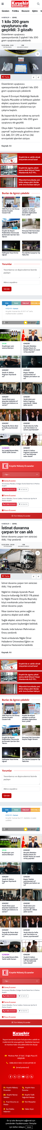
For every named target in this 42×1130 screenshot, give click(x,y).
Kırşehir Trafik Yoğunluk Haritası (28, 1096)
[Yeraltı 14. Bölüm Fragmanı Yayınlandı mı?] (10, 362)
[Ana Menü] (3, 4)
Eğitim (35, 11)
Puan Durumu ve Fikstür (11, 1103)
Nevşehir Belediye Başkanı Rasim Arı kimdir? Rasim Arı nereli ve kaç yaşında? (31, 349)
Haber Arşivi (29, 1109)
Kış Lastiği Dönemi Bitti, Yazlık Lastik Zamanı (10, 451)
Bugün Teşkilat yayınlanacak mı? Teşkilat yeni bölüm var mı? (31, 375)
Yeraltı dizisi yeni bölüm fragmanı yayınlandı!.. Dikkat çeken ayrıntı (30, 402)
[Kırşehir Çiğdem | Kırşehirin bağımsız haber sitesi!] (20, 4)
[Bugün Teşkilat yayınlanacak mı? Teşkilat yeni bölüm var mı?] (31, 362)
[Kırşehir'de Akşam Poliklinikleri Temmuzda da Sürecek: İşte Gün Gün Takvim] (11, 224)
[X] (15, 1076)
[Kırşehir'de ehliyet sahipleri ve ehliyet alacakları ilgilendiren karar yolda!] (31, 202)
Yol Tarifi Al (23, 489)
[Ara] (38, 4)
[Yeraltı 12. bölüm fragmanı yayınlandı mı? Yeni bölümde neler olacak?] (31, 440)
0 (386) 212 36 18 (10, 504)
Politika (15, 11)
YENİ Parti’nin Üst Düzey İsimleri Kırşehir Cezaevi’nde (10, 211)
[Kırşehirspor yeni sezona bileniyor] (10, 335)
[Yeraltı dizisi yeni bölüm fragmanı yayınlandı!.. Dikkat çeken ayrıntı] (31, 388)
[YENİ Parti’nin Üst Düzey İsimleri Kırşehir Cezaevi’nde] (11, 202)
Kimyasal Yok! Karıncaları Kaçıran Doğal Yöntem (31, 232)
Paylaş (7, 77)
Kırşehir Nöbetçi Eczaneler (11, 1089)
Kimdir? (26, 344)
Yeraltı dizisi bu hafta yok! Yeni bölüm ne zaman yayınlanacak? (31, 428)
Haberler (5, 17)
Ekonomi (25, 11)
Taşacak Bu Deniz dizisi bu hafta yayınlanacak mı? (10, 428)
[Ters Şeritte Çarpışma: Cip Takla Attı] (31, 246)
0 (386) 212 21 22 (10, 489)
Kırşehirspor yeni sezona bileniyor (8, 347)
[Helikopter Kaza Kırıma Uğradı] (11, 246)
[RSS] (31, 1076)
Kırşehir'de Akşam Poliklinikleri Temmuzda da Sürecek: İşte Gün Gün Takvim (10, 234)
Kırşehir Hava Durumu (28, 1089)
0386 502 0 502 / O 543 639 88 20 (22, 1063)
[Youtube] (23, 1076)
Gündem (5, 11)
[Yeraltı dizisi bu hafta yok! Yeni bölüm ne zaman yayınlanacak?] (31, 415)
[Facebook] (10, 1076)
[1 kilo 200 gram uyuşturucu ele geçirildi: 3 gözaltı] (21, 62)
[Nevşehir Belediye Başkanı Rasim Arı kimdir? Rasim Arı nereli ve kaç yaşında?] (31, 335)
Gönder (7, 289)
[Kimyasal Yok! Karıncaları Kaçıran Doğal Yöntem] (31, 224)
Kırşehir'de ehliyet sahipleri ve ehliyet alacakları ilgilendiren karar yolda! (29, 212)
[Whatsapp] (27, 1076)
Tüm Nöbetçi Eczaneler (22, 516)
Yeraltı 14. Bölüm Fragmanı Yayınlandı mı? (9, 374)
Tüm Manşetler (30, 1102)
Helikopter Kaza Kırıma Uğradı (10, 254)
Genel (14, 17)
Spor (4, 344)
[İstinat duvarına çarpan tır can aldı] (21, 561)
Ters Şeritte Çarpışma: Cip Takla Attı (31, 254)
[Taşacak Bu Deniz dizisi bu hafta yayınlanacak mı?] (10, 415)
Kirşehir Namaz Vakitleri (11, 1096)
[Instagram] (19, 1076)
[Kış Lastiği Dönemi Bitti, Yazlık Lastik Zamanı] (10, 440)
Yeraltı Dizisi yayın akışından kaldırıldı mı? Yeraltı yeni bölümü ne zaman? (10, 402)
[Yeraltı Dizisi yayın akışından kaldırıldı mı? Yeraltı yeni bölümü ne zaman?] (10, 388)
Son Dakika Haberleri (9, 1110)
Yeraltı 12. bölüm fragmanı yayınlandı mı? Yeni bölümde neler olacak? (30, 453)
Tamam (29, 1127)
